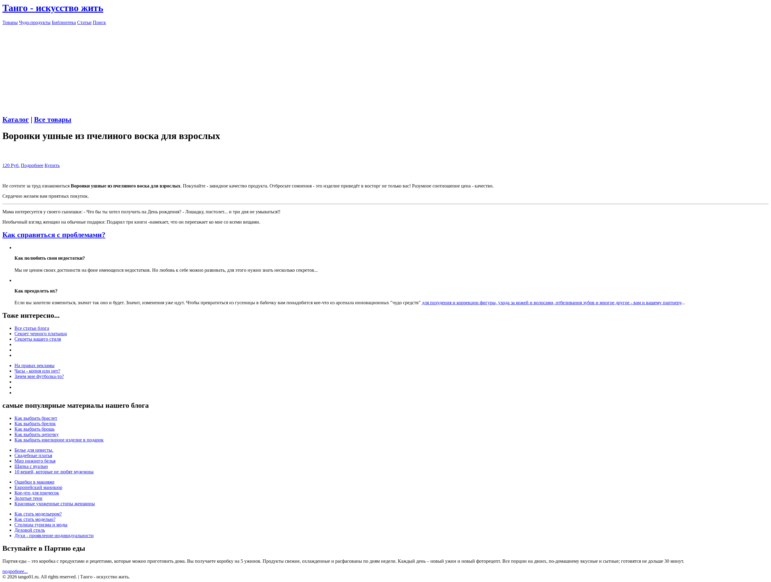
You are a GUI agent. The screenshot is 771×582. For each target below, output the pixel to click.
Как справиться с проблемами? (53, 235)
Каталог (15, 119)
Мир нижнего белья (34, 460)
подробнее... (15, 571)
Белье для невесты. (33, 450)
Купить (52, 165)
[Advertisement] (385, 67)
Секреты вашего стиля (37, 339)
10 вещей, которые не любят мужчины (54, 471)
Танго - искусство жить (52, 7)
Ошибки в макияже (34, 481)
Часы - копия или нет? (37, 370)
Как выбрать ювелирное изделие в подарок (59, 439)
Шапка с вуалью (31, 466)
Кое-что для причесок (36, 492)
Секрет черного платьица (40, 333)
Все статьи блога (31, 328)
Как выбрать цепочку (36, 434)
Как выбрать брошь (34, 429)
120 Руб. (11, 165)
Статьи (84, 22)
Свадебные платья (33, 455)
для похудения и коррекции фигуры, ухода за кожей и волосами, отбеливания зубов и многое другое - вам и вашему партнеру (551, 302)
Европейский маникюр (38, 487)
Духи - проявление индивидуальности (54, 535)
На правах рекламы (34, 365)
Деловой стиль (29, 530)
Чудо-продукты (35, 22)
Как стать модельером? (38, 513)
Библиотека (64, 22)
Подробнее (32, 165)
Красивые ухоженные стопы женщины (54, 503)
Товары (10, 22)
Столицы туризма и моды (40, 524)
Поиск (99, 22)
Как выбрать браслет (35, 418)
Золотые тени (28, 498)
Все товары (52, 119)
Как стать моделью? (34, 519)
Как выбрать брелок (35, 423)
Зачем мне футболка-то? (39, 376)
